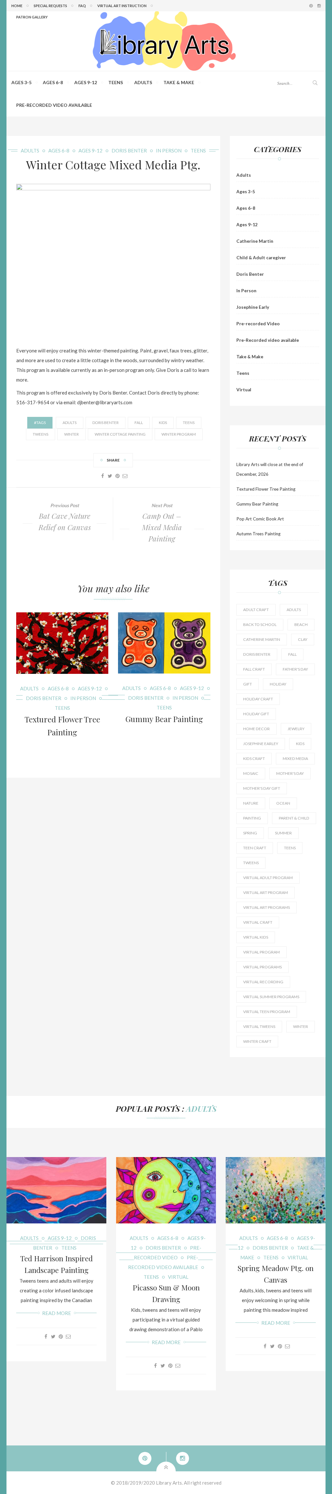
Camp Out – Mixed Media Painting (162, 527)
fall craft (254, 669)
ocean (283, 803)
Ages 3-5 (21, 82)
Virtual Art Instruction (122, 6)
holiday (278, 684)
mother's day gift (261, 788)
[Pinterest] (117, 476)
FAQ (82, 6)
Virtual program (261, 952)
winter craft (257, 1041)
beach (301, 624)
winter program (178, 434)
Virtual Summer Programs (271, 996)
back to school (260, 624)
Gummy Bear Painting (164, 719)
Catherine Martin (254, 241)
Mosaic (250, 773)
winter (71, 434)
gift (247, 684)
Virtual (243, 389)
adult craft (256, 609)
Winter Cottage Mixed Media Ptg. (113, 164)
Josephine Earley (260, 743)
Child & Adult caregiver (261, 257)
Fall (139, 422)
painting (252, 818)
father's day (295, 669)
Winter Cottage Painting (120, 434)
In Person (169, 150)
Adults (143, 82)
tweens (40, 434)
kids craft (254, 758)
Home (16, 6)
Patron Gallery (32, 17)
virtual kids (255, 937)
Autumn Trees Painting (258, 533)
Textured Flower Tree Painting (265, 489)
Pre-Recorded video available (54, 105)
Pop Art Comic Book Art (260, 518)
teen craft (254, 847)
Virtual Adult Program (268, 877)
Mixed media (295, 758)
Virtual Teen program (266, 1011)
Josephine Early (252, 307)
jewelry (296, 728)
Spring (250, 833)
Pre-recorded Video (258, 323)
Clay (302, 639)
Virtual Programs (262, 966)
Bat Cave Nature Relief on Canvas (65, 521)
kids (163, 422)
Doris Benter (129, 150)
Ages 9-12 (85, 82)
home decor (256, 728)
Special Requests (50, 6)
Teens (115, 82)
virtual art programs (266, 907)
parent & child (294, 818)
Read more (56, 1313)
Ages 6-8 (53, 82)
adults (70, 422)
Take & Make (178, 82)
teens (189, 422)
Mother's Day (290, 773)
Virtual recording (263, 981)
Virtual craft (257, 922)
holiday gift (256, 713)
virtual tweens (259, 1026)
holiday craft (258, 699)
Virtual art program (265, 892)
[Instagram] (180, 1458)
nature (250, 803)
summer (283, 833)
